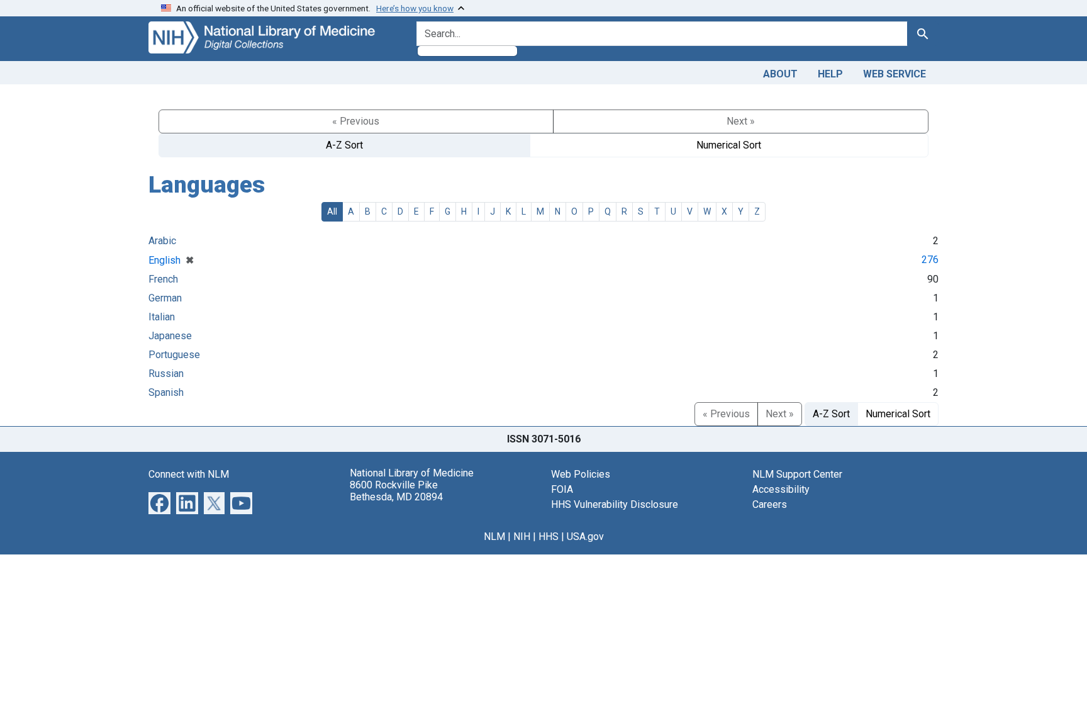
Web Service (894, 74)
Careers (769, 504)
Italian (161, 317)
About (780, 74)
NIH (521, 537)
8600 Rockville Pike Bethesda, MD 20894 (396, 491)
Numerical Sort (728, 145)
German (165, 298)
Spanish (166, 392)
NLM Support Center (797, 474)
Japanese (170, 336)
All (332, 211)
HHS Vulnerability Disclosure (614, 504)
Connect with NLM (188, 474)
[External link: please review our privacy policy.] (159, 502)
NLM (494, 537)
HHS (548, 537)
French (163, 279)
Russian (166, 374)
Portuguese (174, 355)
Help (830, 74)
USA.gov (585, 537)
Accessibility (781, 489)
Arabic (162, 241)
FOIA (562, 489)
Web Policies (580, 474)
